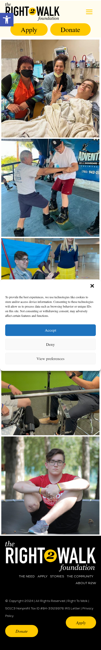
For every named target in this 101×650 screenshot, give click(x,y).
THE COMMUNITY (80, 576)
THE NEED (27, 576)
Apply (29, 29)
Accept (50, 330)
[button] (6, 19)
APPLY (42, 576)
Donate (70, 29)
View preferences (50, 358)
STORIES (57, 576)
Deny (50, 344)
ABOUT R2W (86, 583)
